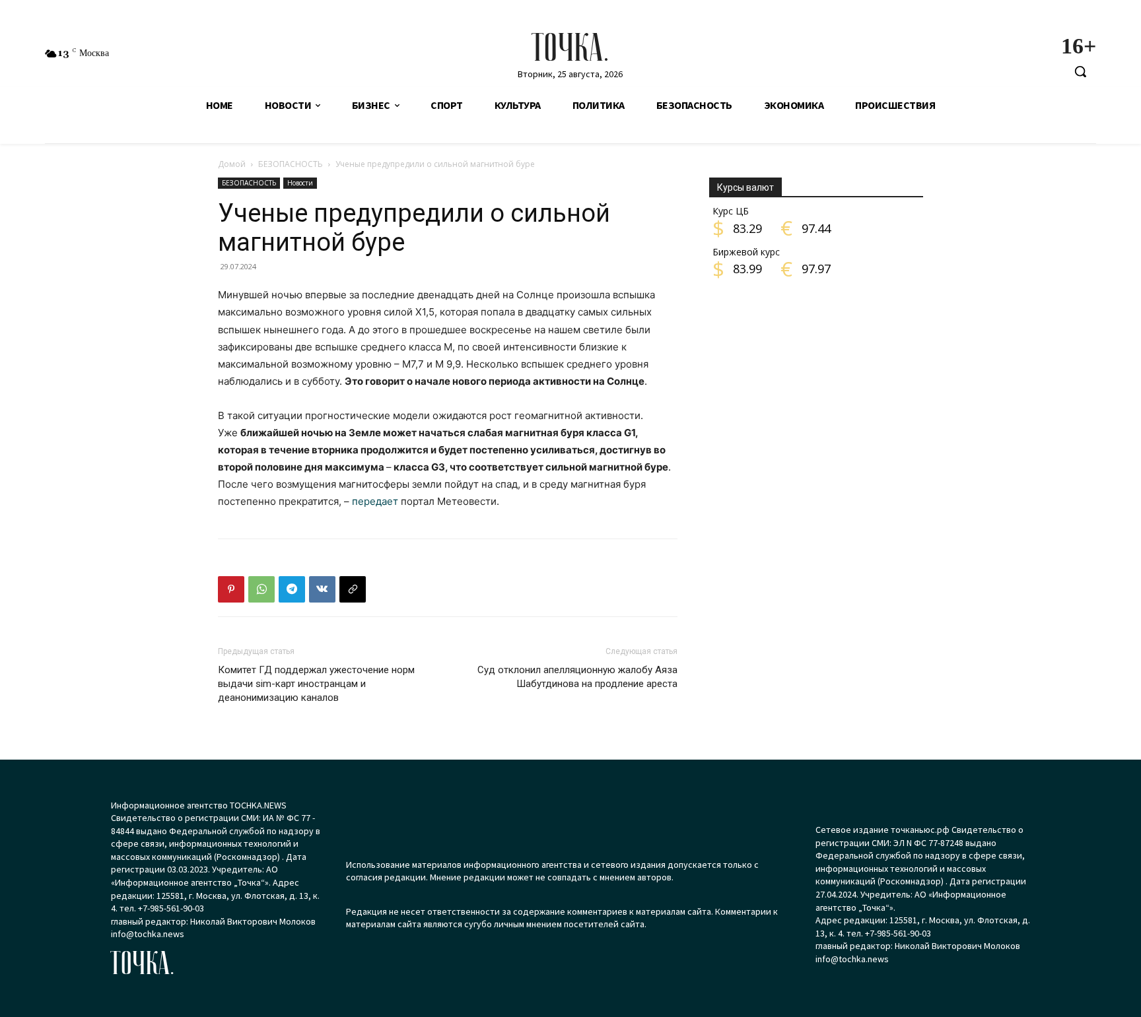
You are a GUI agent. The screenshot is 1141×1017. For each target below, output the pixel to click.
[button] (1080, 71)
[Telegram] (292, 589)
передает (375, 501)
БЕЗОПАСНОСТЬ (290, 164)
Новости (300, 182)
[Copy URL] (352, 589)
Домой (232, 164)
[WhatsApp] (261, 589)
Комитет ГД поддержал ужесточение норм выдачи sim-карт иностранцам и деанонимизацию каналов (316, 684)
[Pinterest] (231, 589)
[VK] (322, 589)
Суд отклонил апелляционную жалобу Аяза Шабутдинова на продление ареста (577, 677)
